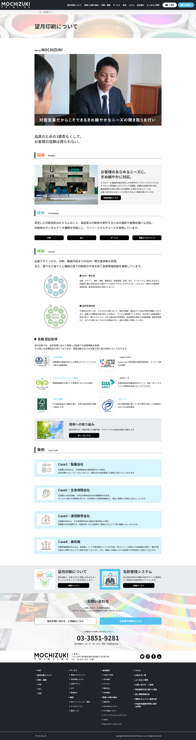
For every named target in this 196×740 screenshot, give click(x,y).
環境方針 (106, 702)
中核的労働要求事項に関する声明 (146, 705)
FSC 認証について (109, 711)
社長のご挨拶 (108, 675)
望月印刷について (74, 5)
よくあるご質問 (153, 5)
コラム (131, 5)
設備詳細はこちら (111, 197)
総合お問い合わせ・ (65, 621)
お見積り (187, 5)
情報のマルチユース (147, 237)
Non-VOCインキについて (112, 724)
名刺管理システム (77, 679)
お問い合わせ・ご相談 (144, 684)
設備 (39, 693)
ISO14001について (110, 706)
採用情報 (106, 692)
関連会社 (106, 688)
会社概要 (106, 679)
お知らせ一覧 (140, 675)
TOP (39, 670)
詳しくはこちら (84, 435)
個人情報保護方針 (142, 694)
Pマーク (123, 399)
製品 (124, 5)
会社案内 (140, 5)
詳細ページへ (73, 585)
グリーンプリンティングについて (115, 715)
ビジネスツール (76, 706)
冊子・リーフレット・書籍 (80, 702)
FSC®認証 (58, 399)
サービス (116, 5)
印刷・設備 (105, 5)
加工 (81, 237)
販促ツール (75, 711)
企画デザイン (75, 684)
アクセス (106, 684)
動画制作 (74, 692)
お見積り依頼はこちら (130, 621)
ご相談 (171, 5)
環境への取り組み (91, 5)
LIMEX (105, 719)
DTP (72, 688)
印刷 (49, 237)
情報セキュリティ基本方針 (146, 699)
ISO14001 (58, 357)
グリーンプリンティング (66, 378)
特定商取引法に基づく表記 (146, 689)
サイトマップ (40, 736)
